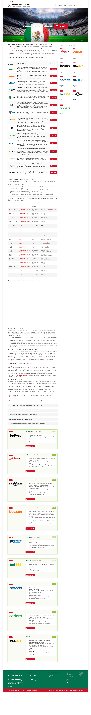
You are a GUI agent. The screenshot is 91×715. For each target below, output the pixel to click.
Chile (50, 679)
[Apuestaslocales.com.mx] (19, 5)
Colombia (51, 675)
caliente (53, 209)
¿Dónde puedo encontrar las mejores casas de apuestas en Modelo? (26, 405)
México (29, 364)
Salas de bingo (33, 676)
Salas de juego (33, 675)
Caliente (10, 242)
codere (46, 214)
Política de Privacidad (53, 690)
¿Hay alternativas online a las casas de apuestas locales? (23, 414)
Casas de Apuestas (12, 669)
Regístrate (53, 69)
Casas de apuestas (72, 5)
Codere (10, 213)
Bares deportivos (33, 680)
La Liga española (23, 375)
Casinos (31, 678)
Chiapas (22, 669)
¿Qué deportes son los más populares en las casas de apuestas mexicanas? (27, 423)
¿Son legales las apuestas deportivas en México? (21, 419)
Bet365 (47, 356)
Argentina (51, 676)
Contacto (81, 690)
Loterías (31, 679)
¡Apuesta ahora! (29, 446)
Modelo (39, 431)
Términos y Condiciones (64, 690)
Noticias (80, 5)
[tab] (32, 405)
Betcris (19, 140)
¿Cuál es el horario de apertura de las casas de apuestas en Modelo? (26, 410)
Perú (50, 678)
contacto (10, 397)
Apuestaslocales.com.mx (20, 49)
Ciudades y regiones (61, 5)
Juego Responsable (74, 690)
